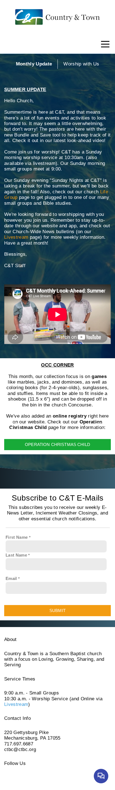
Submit (57, 610)
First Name (17, 537)
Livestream (16, 237)
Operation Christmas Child (57, 444)
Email (11, 578)
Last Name (16, 555)
